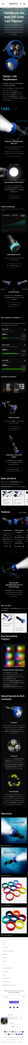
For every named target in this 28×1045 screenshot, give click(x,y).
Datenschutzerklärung (8, 951)
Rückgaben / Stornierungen (9, 985)
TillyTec (8, 1037)
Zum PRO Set (14, 304)
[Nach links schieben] (10, 508)
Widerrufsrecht (22, 1037)
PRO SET (6, 546)
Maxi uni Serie (5, 845)
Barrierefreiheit (6, 978)
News (4, 975)
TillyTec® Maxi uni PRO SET (6, 500)
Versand (21, 1039)
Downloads (5, 971)
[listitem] (6, 215)
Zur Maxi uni (14, 197)
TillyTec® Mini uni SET (7, 623)
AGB (4, 944)
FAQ (3, 964)
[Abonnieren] (23, 997)
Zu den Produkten (22, 512)
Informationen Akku (7, 968)
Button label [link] (14, 396)
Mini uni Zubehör (6, 935)
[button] (3, 4)
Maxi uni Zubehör (6, 905)
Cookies (5, 957)
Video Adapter (18, 546)
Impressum (5, 947)
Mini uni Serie (5, 875)
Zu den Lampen (14, 265)
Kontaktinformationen (11, 1042)
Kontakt (5, 961)
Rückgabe (5, 954)
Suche (4, 940)
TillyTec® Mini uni (19, 628)
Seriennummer (6, 981)
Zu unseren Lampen (14, 469)
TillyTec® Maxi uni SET (18, 500)
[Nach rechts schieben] (17, 508)
